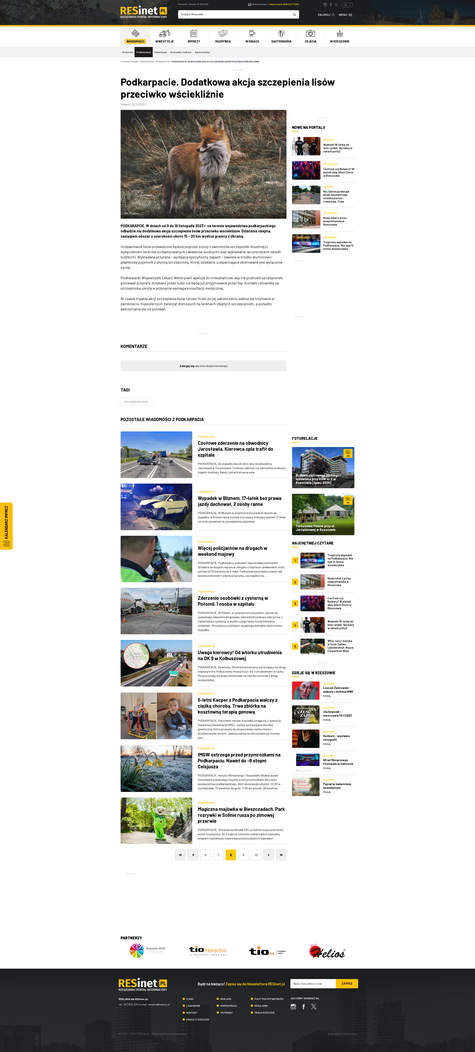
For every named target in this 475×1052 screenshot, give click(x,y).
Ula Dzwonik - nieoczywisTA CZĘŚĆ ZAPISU (337, 715)
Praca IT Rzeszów (197, 1019)
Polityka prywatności (269, 998)
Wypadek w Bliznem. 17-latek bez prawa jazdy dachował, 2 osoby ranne (239, 501)
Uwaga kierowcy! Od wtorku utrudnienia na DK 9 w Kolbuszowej (240, 655)
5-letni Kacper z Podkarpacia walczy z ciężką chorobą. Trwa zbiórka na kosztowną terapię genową (238, 706)
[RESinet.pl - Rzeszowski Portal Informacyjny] (144, 17)
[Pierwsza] (180, 854)
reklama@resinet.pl (159, 1004)
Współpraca (228, 1005)
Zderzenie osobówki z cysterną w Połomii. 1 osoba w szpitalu (233, 601)
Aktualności (330, 164)
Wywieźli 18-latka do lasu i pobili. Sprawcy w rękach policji (337, 148)
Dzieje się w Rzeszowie (313, 673)
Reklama (225, 998)
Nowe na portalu (308, 127)
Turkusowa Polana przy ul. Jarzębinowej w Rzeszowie (316, 528)
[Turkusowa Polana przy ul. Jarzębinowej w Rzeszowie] (323, 514)
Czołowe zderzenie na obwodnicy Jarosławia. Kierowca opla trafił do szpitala (235, 449)
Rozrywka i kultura (181, 52)
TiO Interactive (348, 1033)
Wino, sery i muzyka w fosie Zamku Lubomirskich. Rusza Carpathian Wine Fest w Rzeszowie (340, 647)
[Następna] (268, 854)
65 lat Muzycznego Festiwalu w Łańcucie (338, 761)
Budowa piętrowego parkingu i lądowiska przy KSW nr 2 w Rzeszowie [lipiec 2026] (318, 479)
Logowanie (193, 1005)
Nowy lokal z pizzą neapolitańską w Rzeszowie (334, 221)
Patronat (226, 1012)
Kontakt (192, 1012)
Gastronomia (202, 52)
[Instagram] (295, 1008)
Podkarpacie (143, 52)
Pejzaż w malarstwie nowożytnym (337, 785)
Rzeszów (127, 52)
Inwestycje (161, 52)
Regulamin (261, 1005)
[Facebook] (305, 1008)
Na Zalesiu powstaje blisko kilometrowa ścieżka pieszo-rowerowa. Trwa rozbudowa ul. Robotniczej (336, 200)
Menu (343, 14)
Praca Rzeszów (264, 1012)
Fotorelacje (305, 438)
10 (256, 855)
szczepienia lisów (136, 401)
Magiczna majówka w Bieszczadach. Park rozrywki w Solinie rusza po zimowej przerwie (241, 815)
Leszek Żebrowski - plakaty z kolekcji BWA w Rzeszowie (338, 691)
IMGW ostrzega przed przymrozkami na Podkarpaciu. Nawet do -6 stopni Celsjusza (239, 760)
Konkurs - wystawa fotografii (336, 737)
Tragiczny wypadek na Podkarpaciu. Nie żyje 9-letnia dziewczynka (338, 245)
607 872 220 (131, 1004)
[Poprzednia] (193, 854)
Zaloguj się (187, 366)
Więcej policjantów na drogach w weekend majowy (232, 551)
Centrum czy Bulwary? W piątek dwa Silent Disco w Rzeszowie (338, 172)
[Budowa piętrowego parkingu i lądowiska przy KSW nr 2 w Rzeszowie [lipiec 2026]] (323, 467)
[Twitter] (315, 1008)
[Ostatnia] (281, 854)
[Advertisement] (323, 286)
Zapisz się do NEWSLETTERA (284, 4)
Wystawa (328, 683)
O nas (190, 998)
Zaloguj (324, 14)
